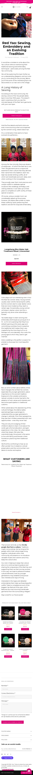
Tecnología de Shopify (7, 769)
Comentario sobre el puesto (12, 722)
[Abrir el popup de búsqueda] (27, 7)
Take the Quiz (26, 772)
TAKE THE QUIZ (16, 115)
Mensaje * (4, 701)
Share (5, 663)
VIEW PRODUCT (16, 263)
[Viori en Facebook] (2, 755)
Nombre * (4, 686)
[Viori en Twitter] (11, 755)
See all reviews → (16, 512)
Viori (13, 764)
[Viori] (16, 6)
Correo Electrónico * (8, 693)
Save (29, 15)
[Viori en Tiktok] (8, 755)
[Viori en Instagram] (5, 755)
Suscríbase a (27, 749)
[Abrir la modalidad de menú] (2, 7)
